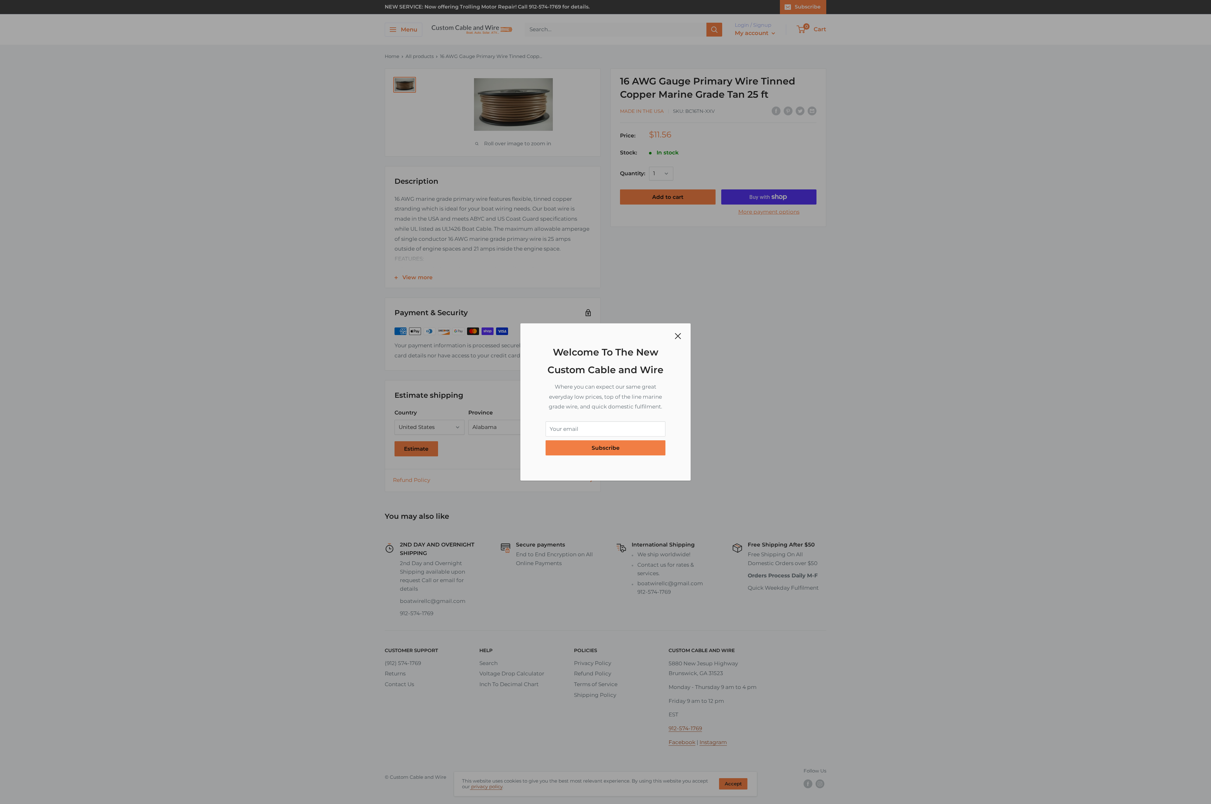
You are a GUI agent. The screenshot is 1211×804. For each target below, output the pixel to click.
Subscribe (606, 448)
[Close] (678, 336)
